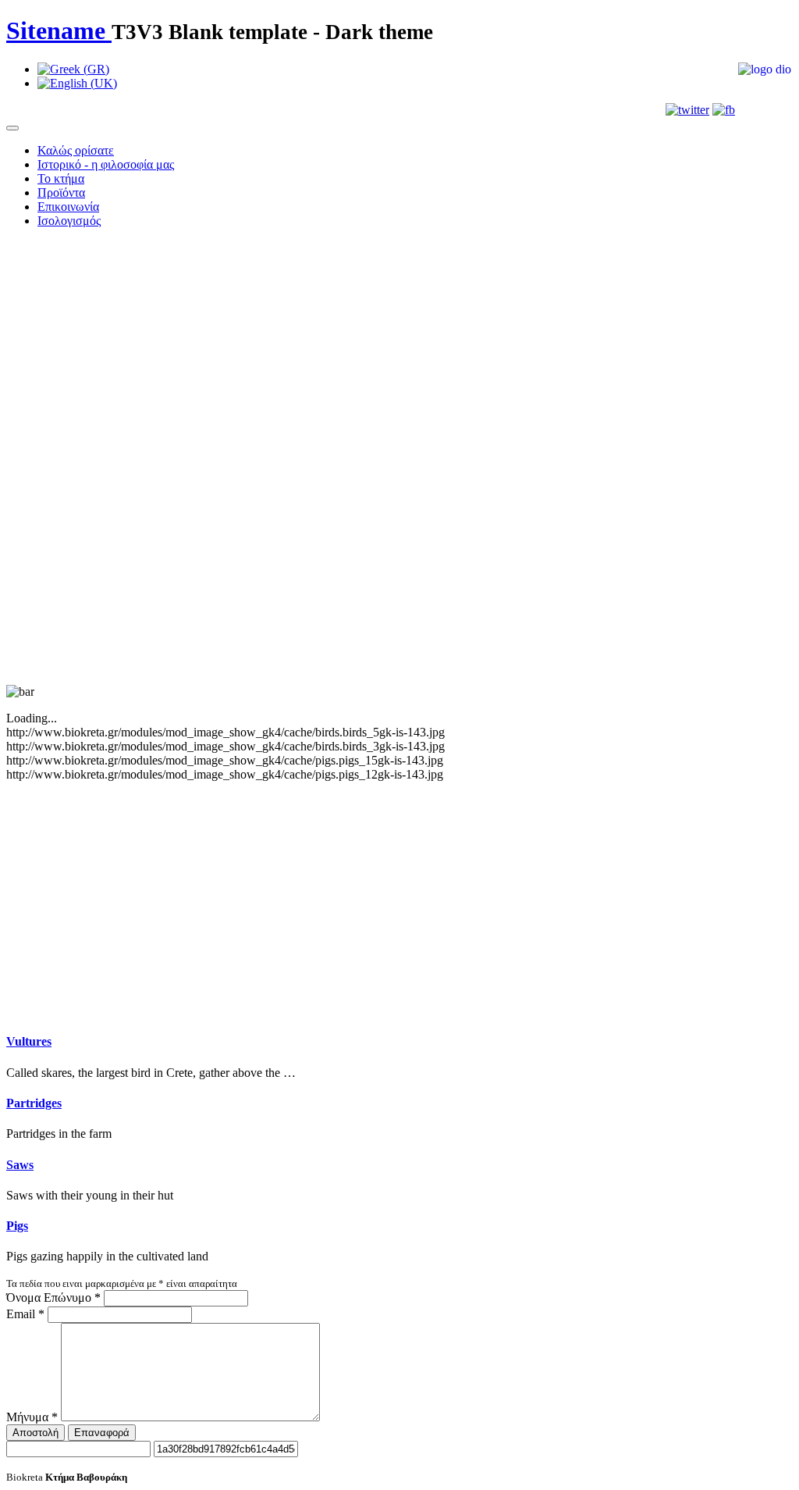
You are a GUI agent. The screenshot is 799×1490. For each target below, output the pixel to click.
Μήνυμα (32, 1417)
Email (25, 1314)
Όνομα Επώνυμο (53, 1297)
